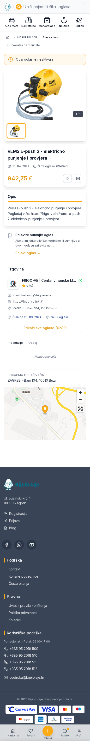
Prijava (14, 521)
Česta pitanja (19, 583)
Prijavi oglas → (27, 253)
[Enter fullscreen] (80, 408)
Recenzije (16, 343)
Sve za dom (50, 37)
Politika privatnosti (23, 613)
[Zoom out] (80, 399)
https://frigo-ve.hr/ (26, 301)
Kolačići (15, 620)
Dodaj (33, 343)
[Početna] (8, 7)
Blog (12, 528)
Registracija (18, 513)
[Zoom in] (80, 392)
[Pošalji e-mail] (78, 178)
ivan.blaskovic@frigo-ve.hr (32, 295)
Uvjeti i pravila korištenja (28, 605)
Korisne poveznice (23, 576)
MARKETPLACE (27, 37)
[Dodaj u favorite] (67, 178)
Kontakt (14, 569)
